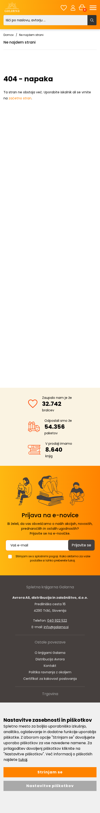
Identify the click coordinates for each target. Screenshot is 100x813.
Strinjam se (50, 772)
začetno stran (20, 98)
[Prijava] (73, 7)
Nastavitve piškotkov (50, 785)
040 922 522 (57, 620)
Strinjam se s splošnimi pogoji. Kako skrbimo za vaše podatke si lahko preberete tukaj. (53, 558)
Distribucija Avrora (50, 659)
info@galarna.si (56, 627)
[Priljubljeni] (64, 8)
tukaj (22, 759)
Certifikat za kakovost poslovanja (50, 678)
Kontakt (50, 665)
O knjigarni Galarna (50, 652)
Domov (8, 35)
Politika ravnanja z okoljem (50, 672)
